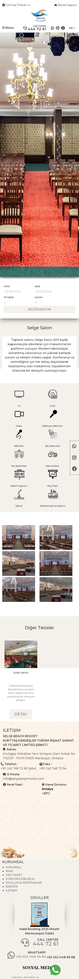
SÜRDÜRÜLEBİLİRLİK (20, 879)
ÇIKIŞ (37, 286)
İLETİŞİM (11, 890)
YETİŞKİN (9, 297)
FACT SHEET (14, 875)
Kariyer (12, 886)
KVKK (9, 871)
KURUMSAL (13, 867)
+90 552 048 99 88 (60, 957)
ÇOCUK (38, 297)
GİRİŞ (7, 286)
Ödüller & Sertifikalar (24, 882)
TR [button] (71, 28)
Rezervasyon (67, 5)
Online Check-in (17, 5)
